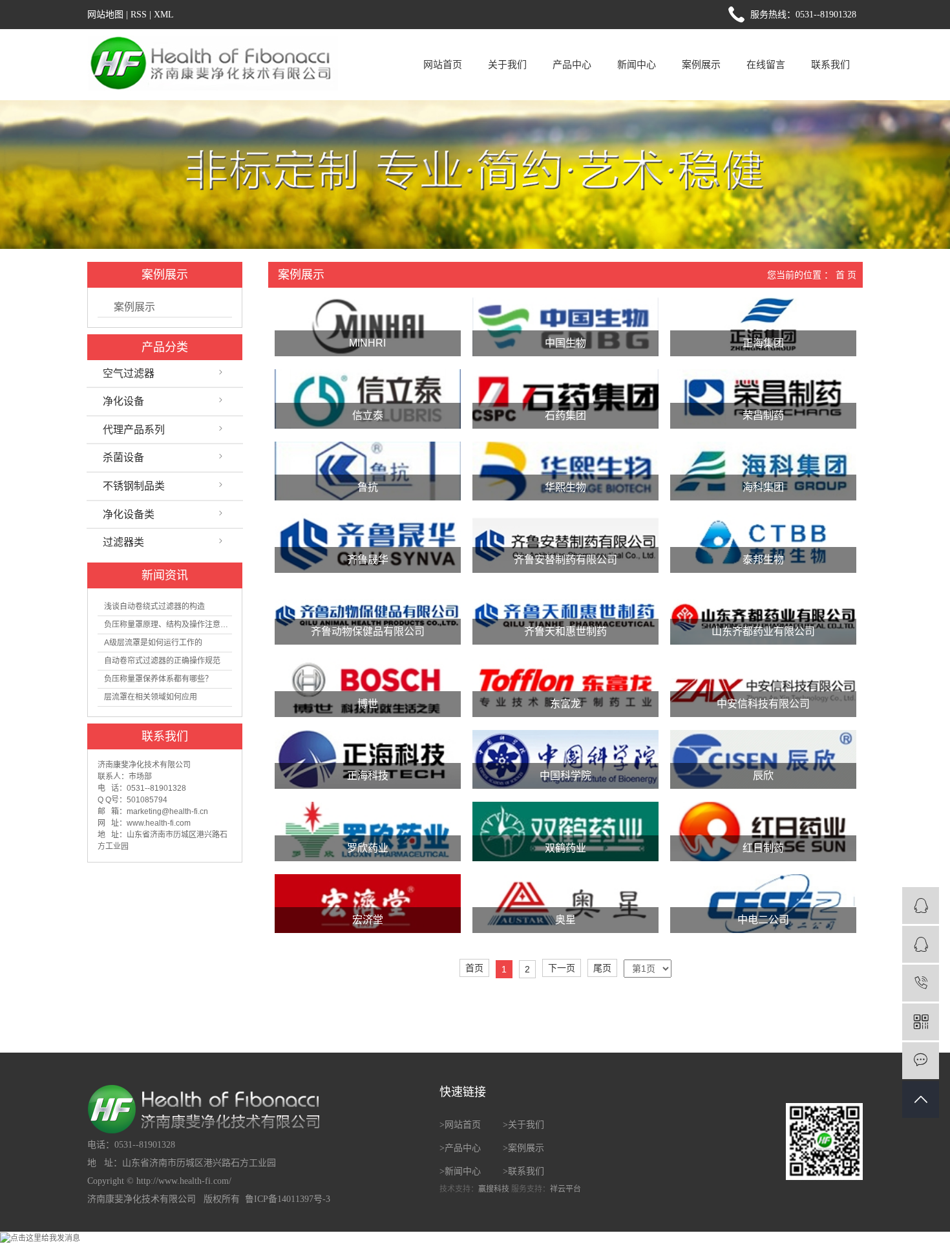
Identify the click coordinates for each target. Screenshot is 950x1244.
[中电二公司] (763, 904)
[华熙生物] (565, 471)
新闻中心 (636, 64)
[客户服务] (920, 905)
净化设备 (123, 401)
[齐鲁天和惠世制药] (565, 615)
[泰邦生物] (763, 543)
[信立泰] (368, 399)
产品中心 (572, 64)
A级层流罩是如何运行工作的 (153, 642)
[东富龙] (565, 687)
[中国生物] (565, 327)
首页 (474, 968)
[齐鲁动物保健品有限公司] (368, 615)
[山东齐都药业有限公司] (763, 615)
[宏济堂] (368, 904)
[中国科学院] (565, 759)
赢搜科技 (493, 1189)
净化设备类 (128, 514)
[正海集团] (763, 327)
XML (164, 14)
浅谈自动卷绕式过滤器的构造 (154, 606)
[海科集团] (763, 471)
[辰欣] (763, 759)
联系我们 (830, 64)
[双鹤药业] (565, 831)
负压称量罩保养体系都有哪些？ (158, 678)
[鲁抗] (368, 471)
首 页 (846, 275)
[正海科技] (368, 759)
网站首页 (442, 64)
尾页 (602, 968)
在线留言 (765, 64)
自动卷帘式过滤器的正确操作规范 (162, 660)
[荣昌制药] (763, 399)
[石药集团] (565, 399)
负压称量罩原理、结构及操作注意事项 (168, 624)
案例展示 (701, 64)
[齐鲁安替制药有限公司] (565, 543)
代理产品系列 (134, 429)
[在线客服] (920, 944)
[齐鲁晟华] (368, 543)
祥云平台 (565, 1189)
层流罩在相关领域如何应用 (150, 697)
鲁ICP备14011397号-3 (287, 1199)
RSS (139, 14)
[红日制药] (763, 831)
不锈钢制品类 (134, 485)
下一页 (561, 968)
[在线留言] (920, 1060)
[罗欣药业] (368, 831)
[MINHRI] (368, 327)
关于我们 (507, 64)
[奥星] (565, 904)
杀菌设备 (123, 457)
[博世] (368, 687)
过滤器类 (123, 542)
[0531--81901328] (920, 983)
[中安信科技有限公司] (763, 687)
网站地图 (105, 14)
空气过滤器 (128, 373)
